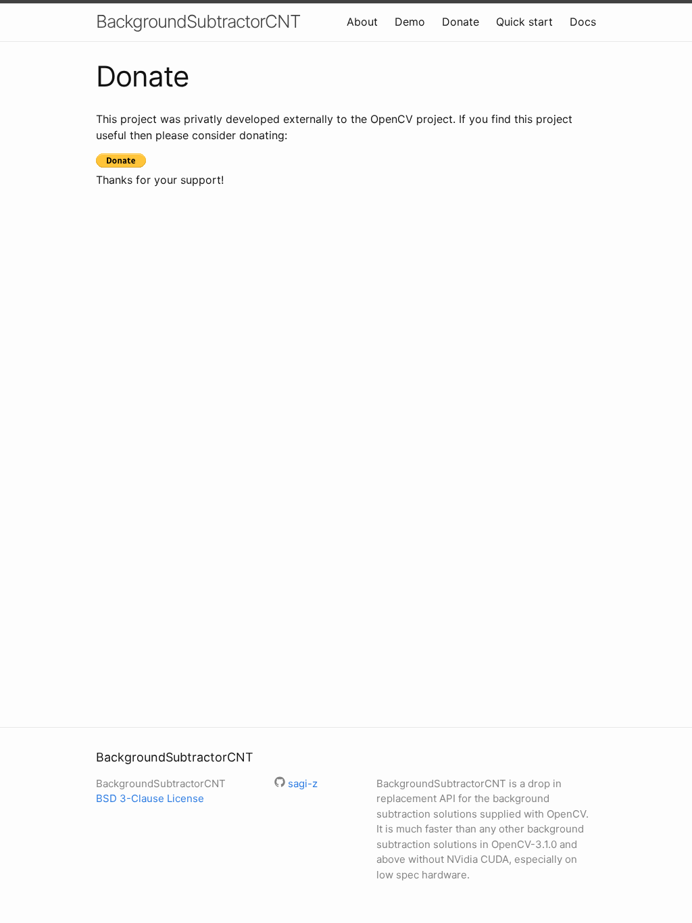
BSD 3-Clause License (150, 798)
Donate (460, 21)
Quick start (524, 21)
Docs (583, 21)
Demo (410, 21)
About (362, 21)
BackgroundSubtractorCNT (198, 21)
